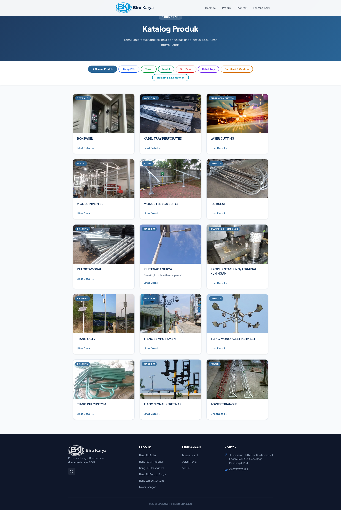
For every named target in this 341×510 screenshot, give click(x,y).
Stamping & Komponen (170, 77)
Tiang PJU (129, 69)
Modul (166, 69)
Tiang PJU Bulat (147, 455)
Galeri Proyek (189, 461)
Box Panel (186, 69)
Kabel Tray (208, 69)
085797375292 (238, 469)
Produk (226, 7)
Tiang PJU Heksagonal (151, 467)
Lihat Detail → (85, 148)
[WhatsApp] (71, 471)
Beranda (210, 7)
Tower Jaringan (147, 487)
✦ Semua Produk (102, 69)
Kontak (242, 7)
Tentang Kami (261, 7)
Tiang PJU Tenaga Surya (152, 474)
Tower (148, 69)
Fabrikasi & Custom (237, 69)
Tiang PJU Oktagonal (151, 461)
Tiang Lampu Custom (151, 480)
